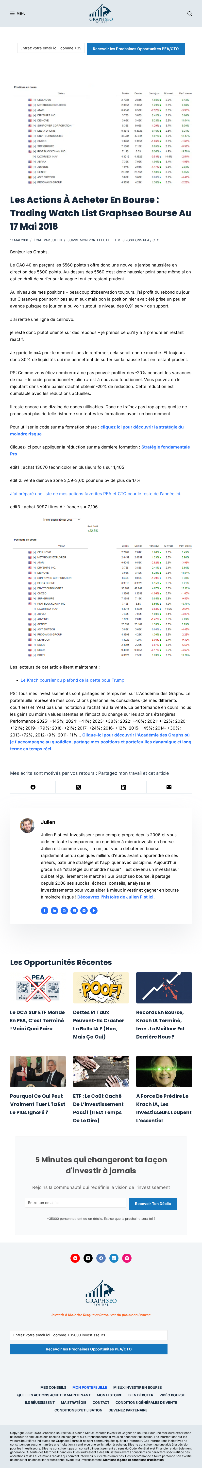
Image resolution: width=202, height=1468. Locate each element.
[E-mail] (169, 787)
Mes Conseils (53, 1387)
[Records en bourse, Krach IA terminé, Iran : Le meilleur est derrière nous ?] (164, 987)
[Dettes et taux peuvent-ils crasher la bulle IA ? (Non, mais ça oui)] (101, 987)
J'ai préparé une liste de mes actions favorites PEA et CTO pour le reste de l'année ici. (95, 493)
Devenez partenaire (128, 1410)
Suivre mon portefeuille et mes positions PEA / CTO (113, 240)
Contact (101, 1402)
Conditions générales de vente (146, 1402)
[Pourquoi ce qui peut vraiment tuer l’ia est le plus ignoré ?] (38, 1071)
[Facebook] (33, 787)
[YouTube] (75, 1258)
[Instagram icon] (84, 910)
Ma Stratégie (73, 1402)
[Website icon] (64, 910)
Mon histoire (109, 1395)
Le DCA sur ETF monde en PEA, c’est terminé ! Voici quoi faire (37, 1020)
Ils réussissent (40, 1402)
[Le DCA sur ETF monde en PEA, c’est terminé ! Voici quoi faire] (38, 987)
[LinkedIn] (124, 787)
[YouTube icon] (94, 910)
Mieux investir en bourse (137, 1387)
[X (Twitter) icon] (74, 910)
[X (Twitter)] (78, 787)
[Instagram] (127, 1258)
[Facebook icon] (44, 910)
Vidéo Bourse (172, 1395)
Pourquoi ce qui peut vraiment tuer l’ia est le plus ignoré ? (37, 1104)
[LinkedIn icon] (54, 910)
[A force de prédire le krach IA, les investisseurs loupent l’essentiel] (164, 1071)
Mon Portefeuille (89, 1387)
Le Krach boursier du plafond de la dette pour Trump (72, 680)
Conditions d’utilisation (78, 1410)
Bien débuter (140, 1395)
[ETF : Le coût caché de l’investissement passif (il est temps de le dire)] (101, 1071)
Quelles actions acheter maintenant (54, 1395)
